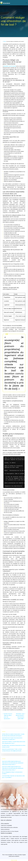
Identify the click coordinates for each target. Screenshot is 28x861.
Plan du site (14, 860)
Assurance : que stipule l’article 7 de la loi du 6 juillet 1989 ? (20, 716)
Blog (5, 41)
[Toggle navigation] (26, 3)
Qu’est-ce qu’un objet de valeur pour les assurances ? (8, 716)
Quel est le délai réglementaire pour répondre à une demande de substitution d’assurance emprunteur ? (12, 763)
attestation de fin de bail (9, 66)
